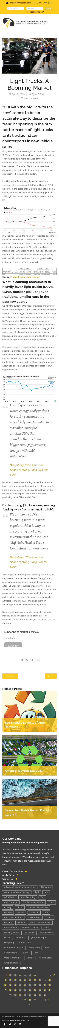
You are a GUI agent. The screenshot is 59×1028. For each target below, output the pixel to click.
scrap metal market (13, 948)
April (37, 892)
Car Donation (10, 902)
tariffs (25, 953)
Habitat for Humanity (40, 922)
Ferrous (8, 922)
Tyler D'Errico (39, 94)
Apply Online (9, 875)
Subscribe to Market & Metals (21, 632)
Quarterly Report (39, 937)
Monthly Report (12, 932)
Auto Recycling (27, 897)
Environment (34, 917)
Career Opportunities (13, 871)
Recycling (9, 942)
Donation (34, 912)
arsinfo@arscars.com (20, 3)
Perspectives (46, 932)
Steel (47, 948)
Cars (51, 902)
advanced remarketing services (19, 887)
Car (42, 897)
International (10, 927)
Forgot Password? (35, 12)
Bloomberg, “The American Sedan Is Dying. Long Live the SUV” (29, 470)
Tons (36, 953)
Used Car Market (12, 958)
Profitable (20, 937)
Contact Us (8, 879)
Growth (21, 922)
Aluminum (46, 887)
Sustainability (10, 953)
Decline (8, 912)
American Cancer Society (16, 892)
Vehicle (30, 958)
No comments (31, 98)
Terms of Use (25, 1021)
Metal (46, 927)
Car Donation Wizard (33, 902)
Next (50, 676)
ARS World (9, 897)
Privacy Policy (15, 1021)
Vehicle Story (45, 958)
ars (46, 892)
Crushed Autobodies (38, 907)
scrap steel (34, 948)
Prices (7, 937)
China (19, 907)
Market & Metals (30, 927)
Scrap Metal (25, 942)
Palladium (30, 932)
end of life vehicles (13, 917)
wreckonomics (11, 963)
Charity (7, 907)
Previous (11, 676)
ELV (46, 912)
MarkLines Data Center (26, 277)
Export (49, 917)
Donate (20, 912)
